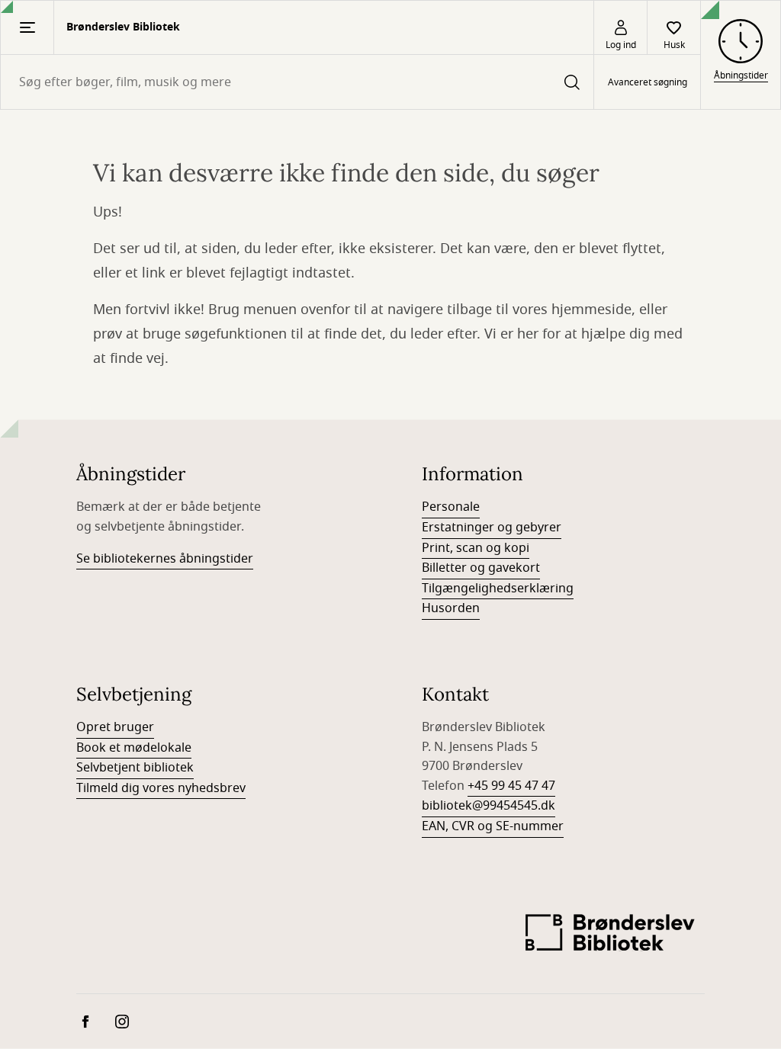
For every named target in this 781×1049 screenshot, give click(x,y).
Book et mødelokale (133, 748)
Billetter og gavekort (481, 568)
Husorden (451, 608)
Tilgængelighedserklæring (498, 588)
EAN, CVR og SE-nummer (493, 826)
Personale (451, 507)
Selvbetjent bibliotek (135, 768)
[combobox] (297, 82)
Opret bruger (115, 727)
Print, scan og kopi (475, 548)
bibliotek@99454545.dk (488, 806)
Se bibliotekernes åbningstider (164, 559)
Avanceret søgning (647, 82)
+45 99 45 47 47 (511, 786)
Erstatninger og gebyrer (491, 527)
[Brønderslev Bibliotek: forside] (610, 937)
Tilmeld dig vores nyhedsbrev (161, 788)
